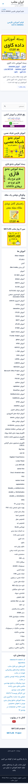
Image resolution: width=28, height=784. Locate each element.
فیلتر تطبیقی (20, 597)
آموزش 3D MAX (19, 275)
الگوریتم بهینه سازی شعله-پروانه (14, 433)
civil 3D (22, 453)
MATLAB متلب (8, 69)
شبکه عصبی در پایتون (17, 578)
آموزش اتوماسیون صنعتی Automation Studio (16, 295)
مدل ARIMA (20, 613)
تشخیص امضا (20, 515)
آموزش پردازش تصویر (17, 410)
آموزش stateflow (19, 406)
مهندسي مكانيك (19, 632)
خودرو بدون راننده (18, 535)
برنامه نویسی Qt (19, 504)
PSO (22, 476)
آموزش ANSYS (19, 283)
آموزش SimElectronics (17, 394)
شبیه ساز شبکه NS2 (18, 585)
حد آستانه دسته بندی (17, 531)
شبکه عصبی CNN (18, 574)
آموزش (24, 67)
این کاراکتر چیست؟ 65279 (15, 693)
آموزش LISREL (19, 359)
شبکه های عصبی (19, 581)
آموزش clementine (14, 67)
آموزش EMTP (20, 320)
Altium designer (19, 256)
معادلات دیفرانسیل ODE (16, 616)
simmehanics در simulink (16, 496)
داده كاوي (23, 72)
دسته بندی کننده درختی (17, 550)
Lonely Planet (20, 461)
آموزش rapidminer (20, 69)
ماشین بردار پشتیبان (18, 609)
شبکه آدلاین (20, 570)
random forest (19, 480)
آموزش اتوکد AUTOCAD (16, 291)
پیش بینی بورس (19, 511)
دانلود (16, 72)
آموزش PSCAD (19, 378)
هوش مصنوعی (19, 640)
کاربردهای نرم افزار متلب (16, 666)
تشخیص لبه (20, 523)
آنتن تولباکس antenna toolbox (14, 429)
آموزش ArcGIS (19, 287)
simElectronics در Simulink (16, 488)
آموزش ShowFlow (18, 390)
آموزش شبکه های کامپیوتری (15, 413)
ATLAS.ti (21, 259)
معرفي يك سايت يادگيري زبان (14, 696)
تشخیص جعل (20, 519)
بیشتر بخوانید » (22, 87)
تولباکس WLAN (19, 527)
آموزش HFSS (20, 343)
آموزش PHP (20, 375)
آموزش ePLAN (19, 324)
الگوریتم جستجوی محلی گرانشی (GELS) (14, 444)
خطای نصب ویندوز (18, 689)
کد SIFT (21, 605)
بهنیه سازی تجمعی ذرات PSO (15, 507)
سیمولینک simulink (18, 566)
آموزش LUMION (19, 363)
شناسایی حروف (19, 593)
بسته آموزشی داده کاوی (17, 63)
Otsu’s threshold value (17, 472)
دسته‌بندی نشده (19, 554)
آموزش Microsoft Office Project (14, 371)
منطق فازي (21, 620)
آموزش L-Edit (20, 351)
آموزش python (19, 382)
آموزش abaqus (19, 279)
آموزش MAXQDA (19, 367)
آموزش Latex (20, 355)
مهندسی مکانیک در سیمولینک (15, 628)
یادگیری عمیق (20, 644)
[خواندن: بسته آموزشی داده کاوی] (14, 47)
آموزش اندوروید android (16, 301)
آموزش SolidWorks (18, 398)
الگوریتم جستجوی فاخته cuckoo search (14, 438)
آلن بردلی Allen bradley (17, 267)
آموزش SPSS (20, 402)
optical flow (20, 469)
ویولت (22, 636)
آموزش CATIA (20, 304)
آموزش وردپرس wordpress (16, 425)
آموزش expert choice (17, 332)
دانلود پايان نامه (19, 546)
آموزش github (20, 340)
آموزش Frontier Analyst (17, 336)
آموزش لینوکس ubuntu (17, 417)
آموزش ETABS (19, 328)
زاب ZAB (21, 558)
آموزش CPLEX (19, 312)
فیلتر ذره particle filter (17, 601)
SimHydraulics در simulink (16, 492)
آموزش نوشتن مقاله (18, 421)
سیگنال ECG (20, 562)
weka (22, 500)
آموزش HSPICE (19, 347)
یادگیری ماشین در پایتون (16, 648)
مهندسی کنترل (19, 624)
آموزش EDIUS (19, 316)
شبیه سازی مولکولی (18, 589)
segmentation (20, 484)
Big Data (21, 449)
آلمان (22, 263)
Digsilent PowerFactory (17, 457)
